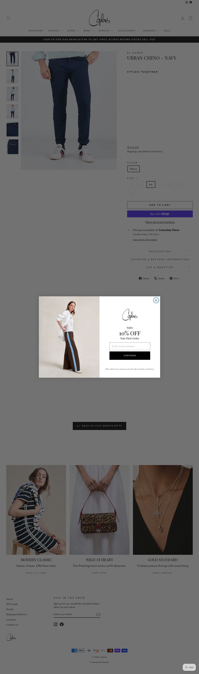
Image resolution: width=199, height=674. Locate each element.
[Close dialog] (156, 300)
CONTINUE (130, 356)
